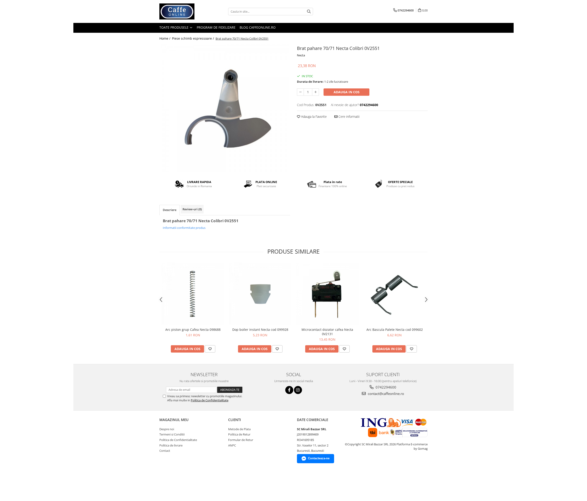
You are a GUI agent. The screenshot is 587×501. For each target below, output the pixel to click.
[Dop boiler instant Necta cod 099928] (260, 294)
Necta (301, 55)
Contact (164, 451)
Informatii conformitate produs (184, 228)
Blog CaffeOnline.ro (258, 27)
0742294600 (385, 387)
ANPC (232, 445)
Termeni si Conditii (172, 434)
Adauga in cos (347, 92)
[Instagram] (298, 390)
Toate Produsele (174, 27)
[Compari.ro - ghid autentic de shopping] (169, 483)
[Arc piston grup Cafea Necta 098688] (193, 294)
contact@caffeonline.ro (385, 393)
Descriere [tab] (169, 210)
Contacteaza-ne (318, 458)
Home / (165, 38)
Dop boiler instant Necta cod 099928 (260, 329)
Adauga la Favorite (313, 116)
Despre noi (166, 429)
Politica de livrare (171, 445)
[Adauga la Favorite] (210, 349)
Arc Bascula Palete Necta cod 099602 (394, 329)
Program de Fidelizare (216, 27)
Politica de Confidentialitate (209, 400)
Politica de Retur (239, 434)
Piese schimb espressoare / (193, 38)
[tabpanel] (224, 108)
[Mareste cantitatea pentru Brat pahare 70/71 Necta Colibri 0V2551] (315, 92)
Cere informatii (349, 116)
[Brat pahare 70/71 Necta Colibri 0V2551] (224, 108)
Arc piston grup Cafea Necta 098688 (193, 329)
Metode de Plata (239, 429)
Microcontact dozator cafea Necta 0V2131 (327, 331)
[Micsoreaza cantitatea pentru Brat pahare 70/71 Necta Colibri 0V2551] (300, 92)
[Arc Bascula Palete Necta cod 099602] (394, 294)
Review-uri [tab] (192, 209)
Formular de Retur (240, 440)
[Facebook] (289, 390)
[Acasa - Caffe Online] (182, 11)
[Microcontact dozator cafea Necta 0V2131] (327, 294)
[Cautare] (309, 11)
